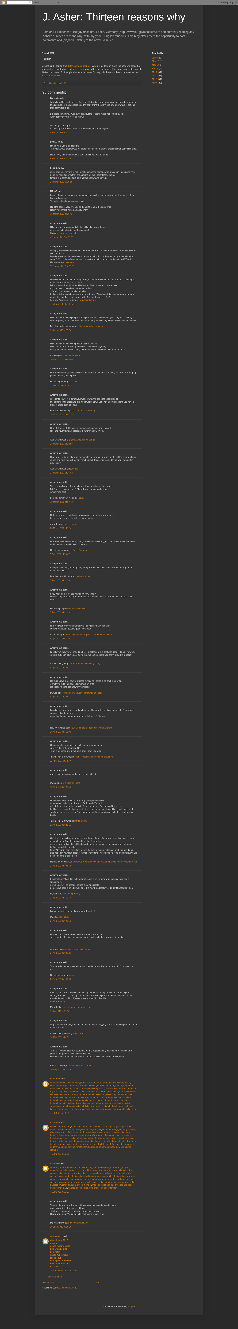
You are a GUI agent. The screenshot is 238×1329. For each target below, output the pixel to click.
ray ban (90, 1138)
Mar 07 (155, 83)
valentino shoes (101, 1126)
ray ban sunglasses (59, 1091)
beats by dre (64, 1126)
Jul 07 (155, 58)
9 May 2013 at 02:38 (60, 1011)
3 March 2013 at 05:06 (60, 330)
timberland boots (107, 1147)
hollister (53, 1126)
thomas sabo (71, 1167)
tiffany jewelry (56, 1094)
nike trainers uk (78, 1138)
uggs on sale (96, 1100)
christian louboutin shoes (112, 1106)
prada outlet (119, 1109)
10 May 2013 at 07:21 (60, 1037)
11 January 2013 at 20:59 (62, 266)
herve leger (92, 1144)
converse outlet (118, 1132)
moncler (123, 1173)
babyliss (97, 1129)
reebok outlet (74, 1129)
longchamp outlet (58, 1083)
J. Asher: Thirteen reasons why (113, 17)
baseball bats (118, 1141)
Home (98, 1282)
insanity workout (58, 1144)
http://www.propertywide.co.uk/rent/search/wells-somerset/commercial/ (104, 862)
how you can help (68, 233)
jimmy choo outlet (103, 1141)
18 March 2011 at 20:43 (61, 214)
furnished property (71, 894)
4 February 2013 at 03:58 (62, 304)
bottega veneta (75, 1147)
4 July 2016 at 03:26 (59, 1154)
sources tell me (88, 300)
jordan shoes (70, 1094)
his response (71, 524)
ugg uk (93, 1167)
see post (70, 262)
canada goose (57, 1167)
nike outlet (74, 1091)
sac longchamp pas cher (92, 1097)
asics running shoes (76, 1144)
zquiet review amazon (77, 1223)
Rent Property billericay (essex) (85, 663)
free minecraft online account (77, 1007)
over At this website (76, 608)
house (75, 469)
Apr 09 (155, 68)
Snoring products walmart (91, 326)
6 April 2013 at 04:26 (60, 638)
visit (72, 975)
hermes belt (86, 1129)
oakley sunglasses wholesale (109, 1103)
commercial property (85, 410)
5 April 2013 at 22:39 (60, 612)
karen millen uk (119, 1170)
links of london (64, 1176)
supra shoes (77, 1185)
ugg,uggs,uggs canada (108, 1167)
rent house (64, 917)
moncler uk (83, 1167)
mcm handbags (90, 1147)
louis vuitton (112, 1091)
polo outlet (74, 1088)
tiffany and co (111, 1088)
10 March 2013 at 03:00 (61, 359)
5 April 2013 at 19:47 (60, 554)
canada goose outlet (60, 1179)
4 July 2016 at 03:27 (59, 1192)
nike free (102, 1091)
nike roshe (131, 1109)
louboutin (89, 1141)
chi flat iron (70, 1132)
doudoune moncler (102, 1170)
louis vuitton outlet (105, 1085)
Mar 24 (155, 72)
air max (118, 1085)
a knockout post (72, 783)
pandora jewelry (83, 1182)
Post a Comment (54, 1277)
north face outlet (65, 1141)
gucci (112, 1126)
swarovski (131, 1176)
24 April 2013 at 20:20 (60, 953)
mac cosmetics (123, 1135)
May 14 (155, 65)
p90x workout (96, 1135)
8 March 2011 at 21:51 (60, 132)
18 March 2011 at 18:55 (61, 182)
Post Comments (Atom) (66, 1288)
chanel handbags (58, 1085)
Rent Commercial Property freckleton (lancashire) (89, 634)
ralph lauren (71, 1135)
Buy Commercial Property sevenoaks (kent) (92, 728)
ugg (68, 1185)
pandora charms (113, 1182)
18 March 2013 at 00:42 (61, 502)
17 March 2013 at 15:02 (61, 473)
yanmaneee (56, 1236)
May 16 (155, 61)
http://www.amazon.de (79, 66)
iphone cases (89, 1132)
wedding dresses (127, 1129)
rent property (81, 821)
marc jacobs (91, 1179)
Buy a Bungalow (80, 550)
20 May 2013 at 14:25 (60, 1069)
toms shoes (94, 1188)
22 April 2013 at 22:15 (60, 825)
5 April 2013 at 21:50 (60, 580)
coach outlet (98, 1182)
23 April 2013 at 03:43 (60, 866)
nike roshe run (57, 1132)
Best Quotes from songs (83, 440)
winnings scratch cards (80, 1065)
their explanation (72, 355)
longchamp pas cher (71, 1106)
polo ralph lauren (111, 1100)
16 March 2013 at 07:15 (61, 414)
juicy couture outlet (66, 1182)
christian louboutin (91, 1106)
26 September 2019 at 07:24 (63, 1270)
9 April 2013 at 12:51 (60, 668)
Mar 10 (155, 79)
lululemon (79, 1141)
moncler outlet (128, 1182)
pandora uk (61, 1188)
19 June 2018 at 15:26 (60, 1227)
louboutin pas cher (59, 1097)
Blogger (131, 1306)
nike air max (73, 1083)
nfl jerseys (131, 1141)
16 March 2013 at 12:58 (61, 444)
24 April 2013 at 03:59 (60, 921)
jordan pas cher (87, 1083)
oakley (79, 1132)
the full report (79, 1033)
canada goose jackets (74, 1173)
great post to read (83, 576)
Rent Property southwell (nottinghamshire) (82, 693)
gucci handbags (73, 1103)
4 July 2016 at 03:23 (59, 1113)
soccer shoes (103, 1132)
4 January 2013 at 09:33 (61, 237)
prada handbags (104, 1083)
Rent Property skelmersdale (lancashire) (94, 757)
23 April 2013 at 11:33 (60, 898)
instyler (119, 1147)
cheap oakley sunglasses (92, 1088)
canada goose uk (110, 1173)
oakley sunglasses (121, 1083)
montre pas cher (76, 1170)
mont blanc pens (85, 1126)
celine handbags (110, 1129)
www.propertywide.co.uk (78, 949)
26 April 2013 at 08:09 (60, 979)
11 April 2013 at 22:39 (60, 761)
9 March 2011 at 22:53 (60, 158)
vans (73, 1126)
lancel (67, 1138)
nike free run (88, 1103)
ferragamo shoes (103, 1138)
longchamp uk (57, 1138)
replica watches (71, 1109)
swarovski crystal (106, 1179)
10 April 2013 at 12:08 (60, 732)
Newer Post (48, 1282)
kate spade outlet (88, 1091)
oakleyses (55, 1078)
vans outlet (61, 1129)
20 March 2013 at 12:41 (61, 528)
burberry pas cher (113, 1097)
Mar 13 (155, 75)
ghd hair (63, 1147)
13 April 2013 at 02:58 (60, 787)
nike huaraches (119, 1138)
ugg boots (67, 1100)
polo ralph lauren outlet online (82, 1085)
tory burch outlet (81, 1100)
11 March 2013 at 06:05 (61, 385)
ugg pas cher (113, 1185)
